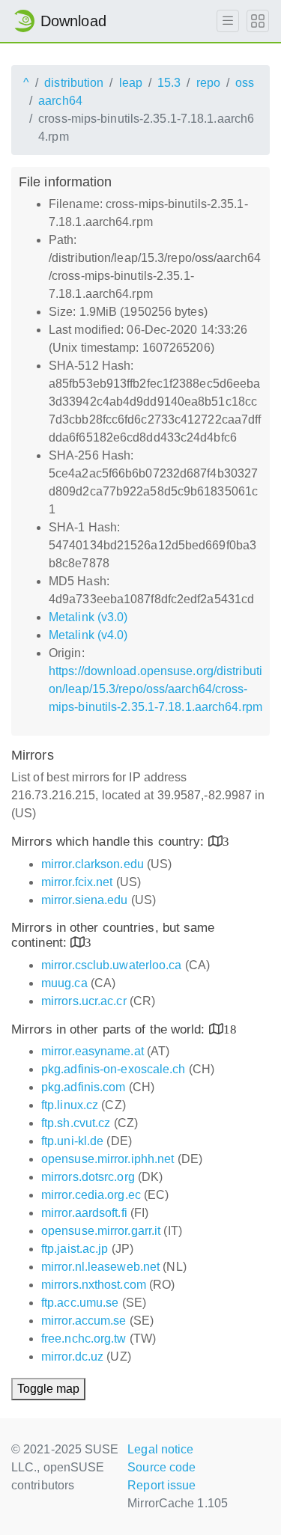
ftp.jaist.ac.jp (75, 1248)
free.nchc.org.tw (84, 1338)
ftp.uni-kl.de (72, 1141)
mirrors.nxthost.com (93, 1284)
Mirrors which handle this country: (109, 841)
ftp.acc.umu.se (79, 1302)
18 (230, 1028)
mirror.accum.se (84, 1320)
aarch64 (60, 100)
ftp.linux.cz (69, 1105)
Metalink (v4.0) (88, 635)
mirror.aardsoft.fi (84, 1212)
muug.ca (64, 983)
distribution (73, 82)
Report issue (161, 1485)
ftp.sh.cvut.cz (75, 1123)
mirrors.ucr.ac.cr (84, 1001)
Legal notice (160, 1449)
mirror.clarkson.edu (92, 864)
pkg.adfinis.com (83, 1087)
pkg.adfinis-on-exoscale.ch (113, 1069)
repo (208, 82)
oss (244, 82)
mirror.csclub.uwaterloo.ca (111, 965)
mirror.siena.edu (84, 900)
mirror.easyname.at (92, 1051)
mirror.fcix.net (77, 882)
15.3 (169, 82)
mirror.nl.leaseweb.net (100, 1266)
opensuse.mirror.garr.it (100, 1230)
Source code (161, 1467)
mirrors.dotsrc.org (88, 1177)
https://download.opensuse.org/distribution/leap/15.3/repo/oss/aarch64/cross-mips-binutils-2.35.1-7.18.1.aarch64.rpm (155, 689)
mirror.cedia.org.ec (91, 1194)
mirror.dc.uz (72, 1356)
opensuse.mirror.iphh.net (107, 1159)
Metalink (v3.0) (88, 617)
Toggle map (48, 1388)
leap (130, 82)
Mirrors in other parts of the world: (110, 1029)
